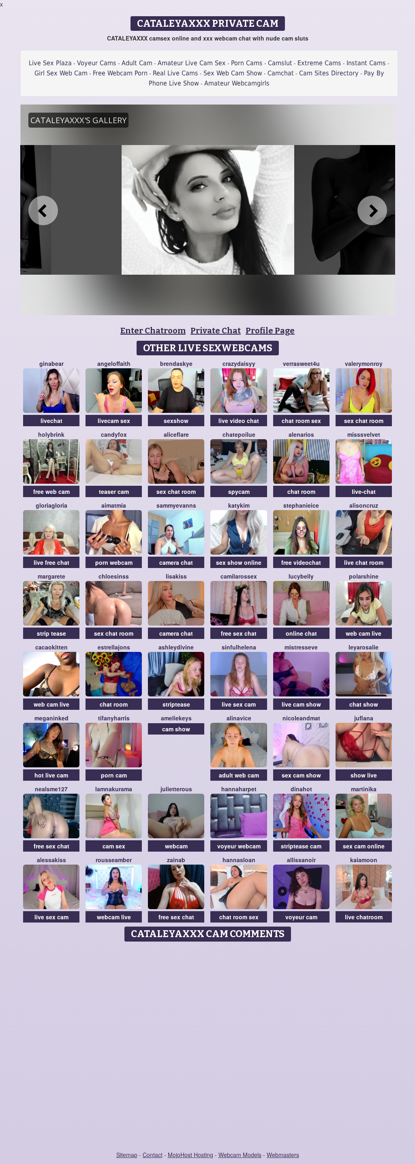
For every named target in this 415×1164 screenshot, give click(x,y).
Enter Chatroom (153, 330)
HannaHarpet (239, 789)
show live (364, 775)
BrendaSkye (176, 363)
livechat (51, 420)
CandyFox (114, 434)
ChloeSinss (113, 576)
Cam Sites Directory (329, 73)
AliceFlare (176, 434)
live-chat (364, 491)
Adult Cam (137, 63)
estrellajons (114, 647)
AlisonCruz (363, 505)
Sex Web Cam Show (232, 73)
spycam (239, 491)
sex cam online (364, 846)
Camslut (280, 63)
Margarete (51, 576)
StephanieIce (301, 505)
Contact (153, 1155)
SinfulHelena (239, 647)
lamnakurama (113, 789)
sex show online (238, 562)
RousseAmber (114, 860)
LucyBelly (301, 576)
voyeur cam (301, 917)
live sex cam (239, 704)
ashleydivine (176, 647)
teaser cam (114, 491)
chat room (301, 491)
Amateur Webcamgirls (237, 83)
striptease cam (301, 846)
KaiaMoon (363, 860)
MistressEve (301, 647)
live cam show (301, 704)
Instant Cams (366, 63)
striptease (176, 704)
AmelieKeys (176, 718)
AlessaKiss (51, 860)
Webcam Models (239, 1155)
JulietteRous (176, 789)
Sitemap (126, 1155)
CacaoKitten (51, 647)
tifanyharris (114, 718)
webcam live (114, 917)
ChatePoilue (238, 434)
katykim (239, 505)
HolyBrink (51, 434)
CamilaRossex (238, 576)
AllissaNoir (301, 860)
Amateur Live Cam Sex (192, 63)
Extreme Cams (319, 63)
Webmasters (283, 1155)
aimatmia (113, 505)
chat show (363, 704)
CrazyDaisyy (238, 363)
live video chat (238, 420)
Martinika (363, 789)
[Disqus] (207, 1047)
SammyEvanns (176, 505)
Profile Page (270, 330)
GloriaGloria (51, 505)
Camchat (280, 73)
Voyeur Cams (96, 63)
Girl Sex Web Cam (61, 73)
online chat (301, 633)
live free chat (51, 562)
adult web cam (239, 775)
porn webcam (114, 562)
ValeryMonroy (364, 363)
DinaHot (301, 789)
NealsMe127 (51, 789)
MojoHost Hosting (190, 1155)
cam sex (114, 846)
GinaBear (51, 363)
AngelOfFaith (113, 363)
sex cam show (301, 775)
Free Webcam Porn (120, 73)
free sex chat (239, 633)
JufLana (363, 718)
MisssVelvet (363, 434)
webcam (176, 846)
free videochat (301, 562)
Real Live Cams (175, 73)
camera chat (176, 562)
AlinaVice (239, 718)
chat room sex (301, 420)
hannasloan (238, 860)
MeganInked (51, 718)
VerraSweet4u (301, 363)
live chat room (363, 562)
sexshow (176, 420)
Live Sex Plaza (50, 63)
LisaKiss (176, 576)
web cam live (363, 633)
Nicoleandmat (301, 718)
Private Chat (215, 330)
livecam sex (114, 420)
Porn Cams (247, 63)
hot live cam (51, 775)
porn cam (114, 775)
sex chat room (363, 420)
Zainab (176, 860)
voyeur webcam (239, 846)
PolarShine (364, 576)
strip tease (51, 633)
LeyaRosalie (364, 647)
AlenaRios (301, 434)
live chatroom (364, 917)
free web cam (51, 491)
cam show (176, 729)
